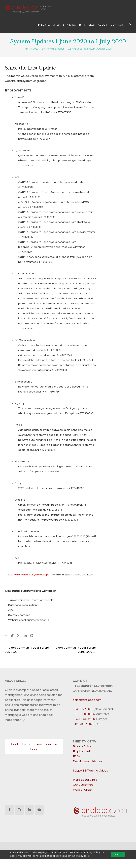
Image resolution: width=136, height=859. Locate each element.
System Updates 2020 (99, 48)
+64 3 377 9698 (83, 709)
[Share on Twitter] (12, 636)
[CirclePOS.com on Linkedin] (29, 810)
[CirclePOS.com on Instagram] (19, 810)
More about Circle (85, 779)
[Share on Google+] (18, 636)
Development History (87, 761)
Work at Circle (82, 789)
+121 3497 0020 (83, 724)
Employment (81, 751)
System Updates (77, 48)
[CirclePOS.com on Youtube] (39, 810)
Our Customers (83, 784)
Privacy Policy (82, 746)
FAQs (76, 756)
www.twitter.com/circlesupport (33, 574)
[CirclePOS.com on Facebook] (9, 810)
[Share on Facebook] (6, 636)
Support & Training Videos (90, 770)
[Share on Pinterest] (31, 636)
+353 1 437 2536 (84, 719)
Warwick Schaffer (54, 48)
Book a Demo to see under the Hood (34, 747)
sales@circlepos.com (87, 700)
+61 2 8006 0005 (84, 714)
